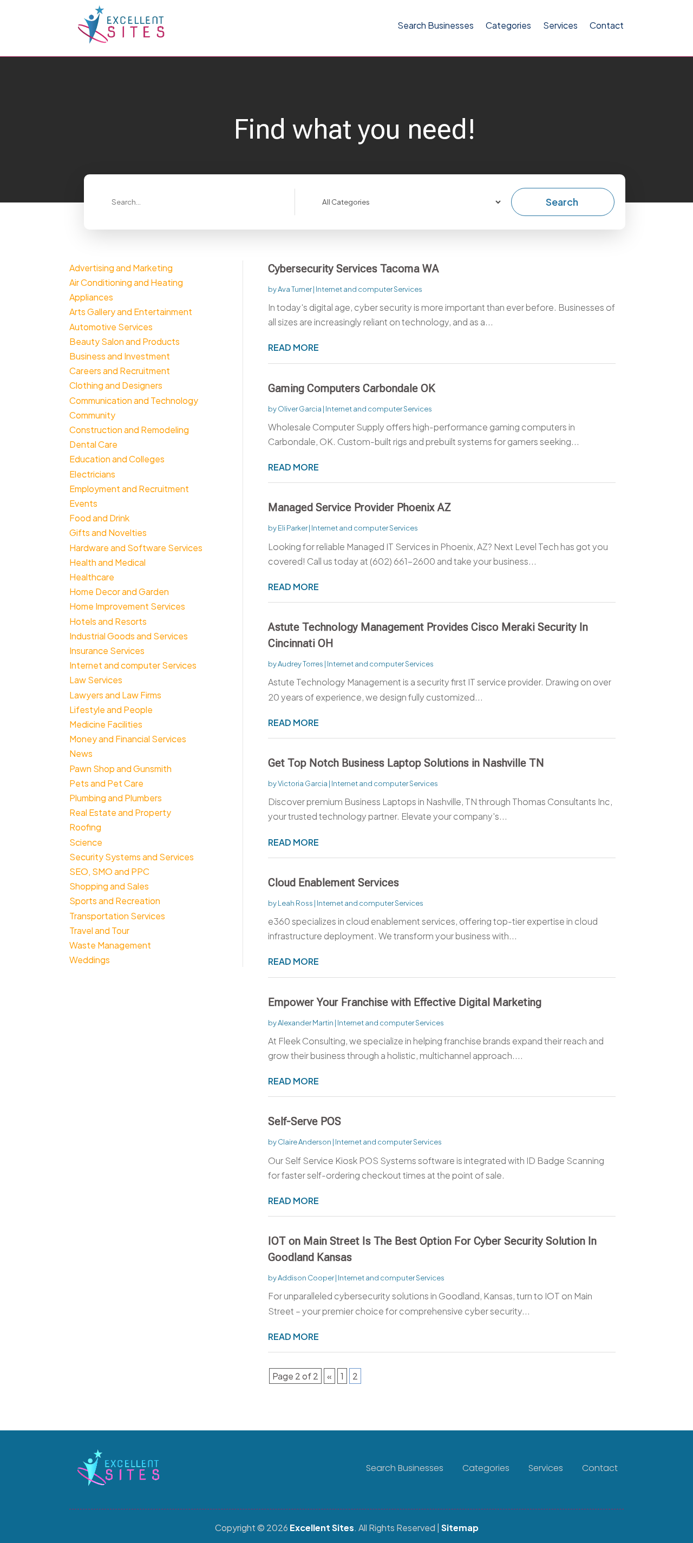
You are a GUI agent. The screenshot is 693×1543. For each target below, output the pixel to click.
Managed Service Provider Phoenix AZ (359, 507)
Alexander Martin (306, 1022)
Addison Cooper (306, 1277)
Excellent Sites (322, 1527)
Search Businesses (435, 25)
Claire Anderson (304, 1141)
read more (293, 347)
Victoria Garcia (303, 783)
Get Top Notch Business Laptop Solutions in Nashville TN (406, 762)
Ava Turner (295, 289)
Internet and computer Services (369, 289)
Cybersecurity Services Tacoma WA (353, 268)
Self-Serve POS (304, 1121)
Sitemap (460, 1527)
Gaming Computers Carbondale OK (351, 388)
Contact (607, 25)
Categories (508, 25)
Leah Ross (295, 903)
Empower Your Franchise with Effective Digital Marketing (404, 1002)
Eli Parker (293, 528)
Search (562, 201)
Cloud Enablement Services (333, 882)
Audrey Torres (300, 663)
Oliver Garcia (300, 408)
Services (560, 25)
